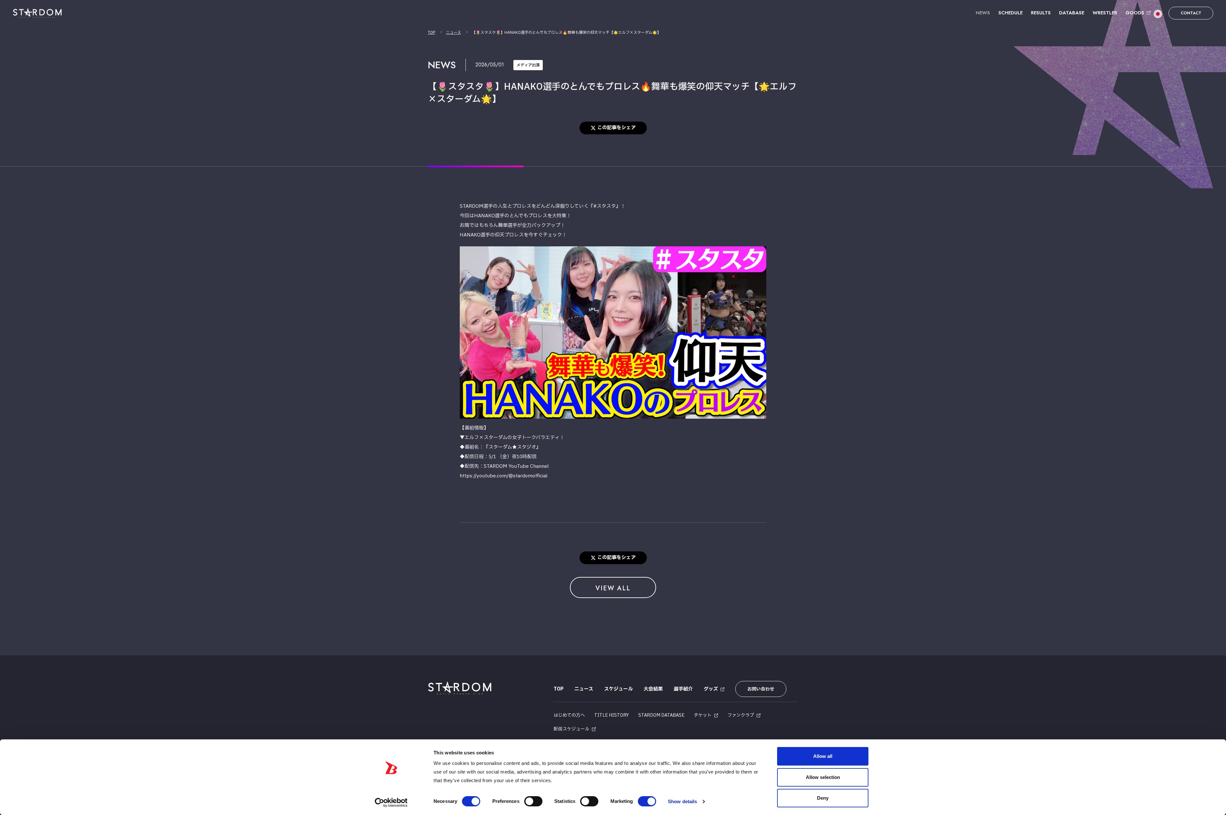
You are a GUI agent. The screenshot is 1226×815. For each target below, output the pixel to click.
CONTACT (1191, 13)
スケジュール (618, 689)
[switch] (533, 801)
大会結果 (653, 689)
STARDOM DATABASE (661, 715)
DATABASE (1071, 12)
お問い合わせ (760, 689)
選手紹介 (683, 689)
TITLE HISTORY (611, 715)
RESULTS (1041, 12)
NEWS (983, 12)
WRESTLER (1105, 12)
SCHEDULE (1010, 12)
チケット (703, 715)
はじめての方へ (569, 715)
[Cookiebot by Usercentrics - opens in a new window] (391, 802)
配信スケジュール (571, 729)
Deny (823, 798)
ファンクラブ (740, 715)
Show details (682, 801)
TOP (431, 32)
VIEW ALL (613, 588)
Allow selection (823, 777)
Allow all (822, 756)
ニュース (453, 32)
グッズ (711, 689)
